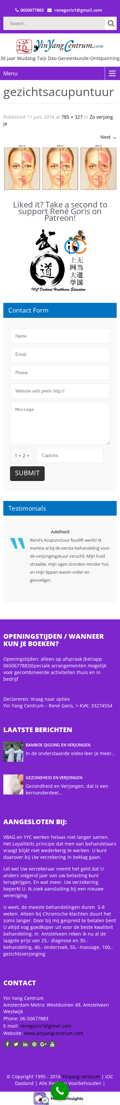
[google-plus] (43, 1044)
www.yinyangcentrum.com (53, 1033)
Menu (10, 73)
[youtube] (52, 1044)
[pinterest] (34, 1044)
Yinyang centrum (81, 1076)
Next (108, 137)
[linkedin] (25, 1044)
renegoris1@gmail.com (45, 1026)
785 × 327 (72, 117)
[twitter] (16, 1044)
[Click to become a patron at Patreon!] (60, 260)
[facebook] (7, 1044)
